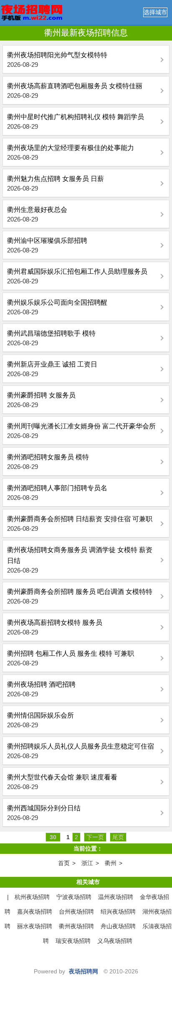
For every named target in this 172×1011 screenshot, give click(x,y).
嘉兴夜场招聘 (34, 911)
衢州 (110, 863)
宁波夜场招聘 (73, 897)
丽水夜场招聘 (34, 926)
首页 (64, 863)
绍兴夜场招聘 (118, 911)
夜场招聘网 (83, 971)
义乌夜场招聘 (114, 940)
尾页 (118, 837)
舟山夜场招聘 (118, 926)
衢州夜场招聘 (76, 926)
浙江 (87, 863)
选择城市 (155, 12)
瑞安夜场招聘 (73, 940)
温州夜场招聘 (115, 897)
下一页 (95, 837)
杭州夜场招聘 (32, 897)
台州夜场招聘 (76, 911)
